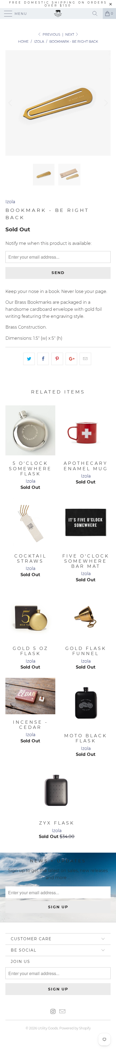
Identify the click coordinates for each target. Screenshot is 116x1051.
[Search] (97, 13)
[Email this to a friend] (85, 359)
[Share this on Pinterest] (57, 359)
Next (70, 34)
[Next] (105, 103)
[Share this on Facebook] (43, 359)
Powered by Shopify (75, 1028)
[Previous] (11, 103)
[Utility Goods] (58, 13)
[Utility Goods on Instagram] (53, 1012)
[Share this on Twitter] (29, 359)
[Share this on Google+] (71, 359)
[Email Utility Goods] (63, 1012)
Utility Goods (48, 1028)
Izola (10, 201)
